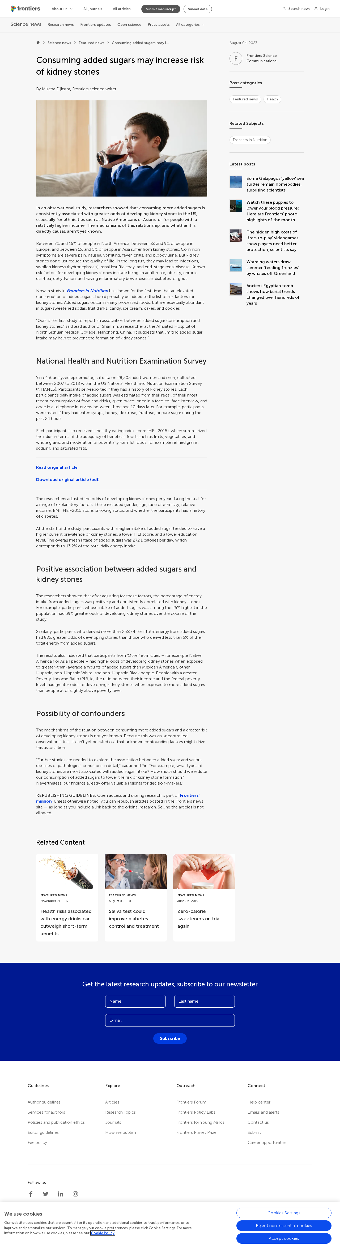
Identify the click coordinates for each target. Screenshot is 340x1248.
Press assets (159, 24)
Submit (254, 1132)
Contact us (258, 1122)
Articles (112, 1102)
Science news (59, 43)
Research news (61, 24)
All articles (122, 9)
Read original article (57, 467)
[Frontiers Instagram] (75, 1194)
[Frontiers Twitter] (45, 1194)
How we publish (120, 1132)
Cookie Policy (102, 1233)
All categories (188, 24)
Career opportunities (267, 1142)
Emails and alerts (263, 1112)
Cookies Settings (283, 1212)
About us (59, 9)
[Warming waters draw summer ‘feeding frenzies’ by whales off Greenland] (238, 267)
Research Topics (120, 1112)
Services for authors (46, 1112)
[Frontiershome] (26, 9)
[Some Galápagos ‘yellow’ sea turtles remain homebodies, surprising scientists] (238, 184)
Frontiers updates (95, 24)
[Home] (38, 43)
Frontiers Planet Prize (196, 1132)
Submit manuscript (161, 9)
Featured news (91, 43)
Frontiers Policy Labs (195, 1112)
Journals (113, 1122)
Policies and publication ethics (56, 1122)
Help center (259, 1102)
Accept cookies (284, 1238)
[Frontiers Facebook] (31, 1194)
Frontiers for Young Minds (200, 1122)
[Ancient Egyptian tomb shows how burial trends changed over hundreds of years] (238, 294)
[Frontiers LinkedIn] (60, 1194)
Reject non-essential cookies (284, 1225)
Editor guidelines (43, 1132)
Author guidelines (44, 1102)
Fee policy (37, 1142)
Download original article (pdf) (68, 479)
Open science (129, 24)
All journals (92, 9)
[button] (121, 148)
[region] (170, 1225)
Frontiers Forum (191, 1102)
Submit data (197, 9)
